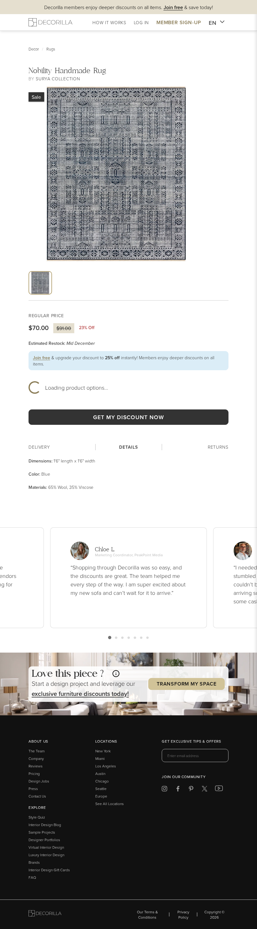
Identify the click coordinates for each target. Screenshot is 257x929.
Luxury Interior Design (46, 854)
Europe (101, 796)
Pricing (34, 773)
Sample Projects (42, 832)
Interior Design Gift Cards (49, 870)
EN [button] (213, 23)
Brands (34, 862)
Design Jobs (39, 781)
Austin (100, 773)
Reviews (36, 766)
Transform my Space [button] (186, 683)
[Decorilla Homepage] (50, 22)
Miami (100, 758)
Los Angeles (105, 766)
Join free (41, 358)
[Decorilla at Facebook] (178, 789)
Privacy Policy (183, 914)
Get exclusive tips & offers (191, 741)
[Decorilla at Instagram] (164, 789)
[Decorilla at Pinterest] (191, 789)
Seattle (101, 788)
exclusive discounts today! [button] (80, 693)
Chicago (102, 781)
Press (33, 788)
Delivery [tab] (39, 447)
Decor (34, 49)
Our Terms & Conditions (147, 914)
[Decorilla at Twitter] (204, 789)
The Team (37, 751)
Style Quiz (37, 817)
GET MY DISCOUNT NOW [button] (128, 417)
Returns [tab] (218, 447)
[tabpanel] (128, 474)
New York (103, 751)
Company (36, 758)
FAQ (32, 877)
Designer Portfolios (44, 839)
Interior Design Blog (45, 824)
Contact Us (37, 796)
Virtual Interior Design (46, 847)
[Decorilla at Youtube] (219, 789)
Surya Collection (58, 79)
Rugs (50, 49)
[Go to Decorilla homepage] (45, 914)
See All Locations (109, 803)
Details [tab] (128, 447)
